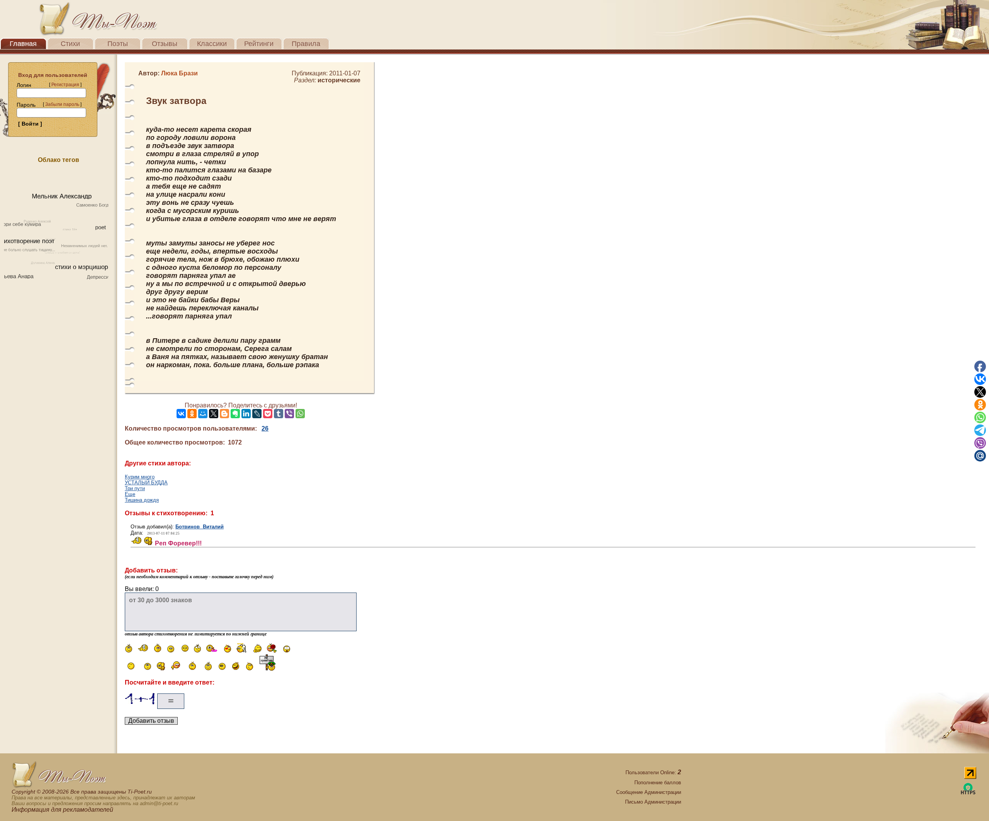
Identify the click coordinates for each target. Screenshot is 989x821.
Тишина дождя (142, 500)
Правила (306, 44)
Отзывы (164, 44)
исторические (339, 80)
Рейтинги (259, 44)
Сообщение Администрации (648, 792)
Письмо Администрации (653, 802)
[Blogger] (224, 413)
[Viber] (289, 413)
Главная (23, 44)
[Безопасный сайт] (968, 793)
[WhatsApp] (300, 413)
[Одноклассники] (192, 413)
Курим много (140, 477)
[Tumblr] (278, 413)
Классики (212, 44)
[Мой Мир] (202, 413)
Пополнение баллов (657, 782)
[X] (213, 413)
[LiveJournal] (257, 413)
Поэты (117, 44)
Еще (130, 494)
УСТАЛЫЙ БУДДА (146, 482)
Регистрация (65, 84)
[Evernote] (235, 413)
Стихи (70, 44)
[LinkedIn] (246, 413)
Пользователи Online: (653, 772)
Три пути (135, 488)
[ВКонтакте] (181, 413)
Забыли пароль (62, 104)
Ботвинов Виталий (199, 527)
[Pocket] (267, 413)
